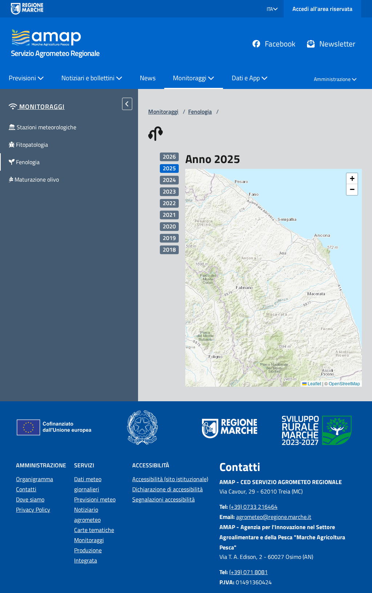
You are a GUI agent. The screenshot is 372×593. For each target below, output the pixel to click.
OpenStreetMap (344, 383)
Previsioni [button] (23, 78)
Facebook (279, 43)
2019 (169, 238)
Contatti (26, 489)
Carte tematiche (94, 529)
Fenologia (200, 111)
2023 (169, 191)
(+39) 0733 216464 (253, 506)
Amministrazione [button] (333, 79)
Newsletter (336, 43)
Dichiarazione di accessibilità (167, 489)
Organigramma (34, 479)
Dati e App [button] (246, 78)
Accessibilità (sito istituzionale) (170, 479)
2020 (169, 226)
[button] (272, 9)
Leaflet (314, 383)
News (147, 78)
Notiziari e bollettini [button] (88, 78)
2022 (169, 203)
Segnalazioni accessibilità (163, 499)
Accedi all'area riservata (322, 8)
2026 (169, 157)
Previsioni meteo (95, 499)
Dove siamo (30, 499)
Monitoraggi (163, 111)
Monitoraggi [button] (190, 78)
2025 (169, 168)
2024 (169, 180)
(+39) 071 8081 (248, 572)
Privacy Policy (33, 509)
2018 (169, 249)
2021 (169, 215)
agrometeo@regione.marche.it (273, 516)
